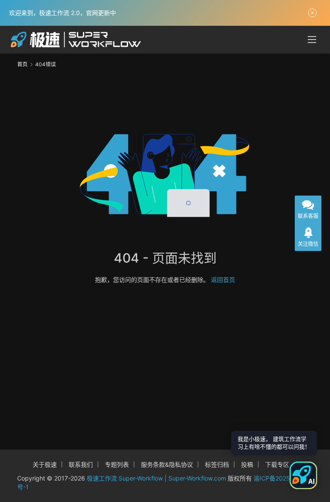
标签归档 (217, 464)
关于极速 (45, 464)
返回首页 (223, 279)
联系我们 (81, 464)
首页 (22, 64)
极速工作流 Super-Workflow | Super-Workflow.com (156, 478)
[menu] (312, 39)
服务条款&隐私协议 (167, 464)
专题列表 (117, 464)
